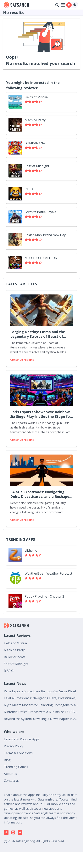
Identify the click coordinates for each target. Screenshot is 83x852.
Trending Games (16, 767)
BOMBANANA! (14, 657)
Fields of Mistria (15, 643)
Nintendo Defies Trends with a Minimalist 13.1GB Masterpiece (41, 712)
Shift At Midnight (16, 664)
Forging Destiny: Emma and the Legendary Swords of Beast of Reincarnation (37, 334)
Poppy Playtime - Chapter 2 (44, 596)
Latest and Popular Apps (22, 739)
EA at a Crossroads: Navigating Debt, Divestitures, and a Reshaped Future (40, 494)
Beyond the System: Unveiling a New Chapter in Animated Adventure (41, 719)
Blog (7, 760)
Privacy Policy (13, 746)
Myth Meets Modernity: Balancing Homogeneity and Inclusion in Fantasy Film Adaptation (41, 705)
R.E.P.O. (9, 671)
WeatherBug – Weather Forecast (48, 573)
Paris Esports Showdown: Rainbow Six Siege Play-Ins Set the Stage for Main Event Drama (40, 414)
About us (10, 774)
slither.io (31, 550)
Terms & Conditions (18, 753)
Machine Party (14, 650)
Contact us (11, 780)
